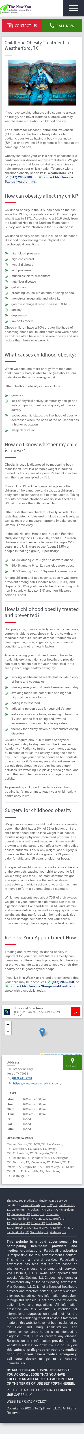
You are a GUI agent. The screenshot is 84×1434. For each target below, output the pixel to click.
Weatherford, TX (22, 1219)
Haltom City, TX (42, 1228)
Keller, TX (59, 1228)
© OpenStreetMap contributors (69, 1054)
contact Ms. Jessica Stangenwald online (39, 179)
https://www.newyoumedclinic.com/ (37, 1083)
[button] (42, 1032)
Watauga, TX (58, 1232)
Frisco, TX (37, 1214)
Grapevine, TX (20, 1228)
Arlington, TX (43, 1219)
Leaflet (45, 1054)
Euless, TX (38, 1223)
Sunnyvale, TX (20, 1214)
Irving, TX (51, 1210)
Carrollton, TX (20, 1210)
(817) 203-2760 (22, 1078)
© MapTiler (53, 1054)
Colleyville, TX (20, 1223)
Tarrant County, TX (33, 1205)
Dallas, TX (37, 1210)
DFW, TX (52, 1205)
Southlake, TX (39, 1232)
